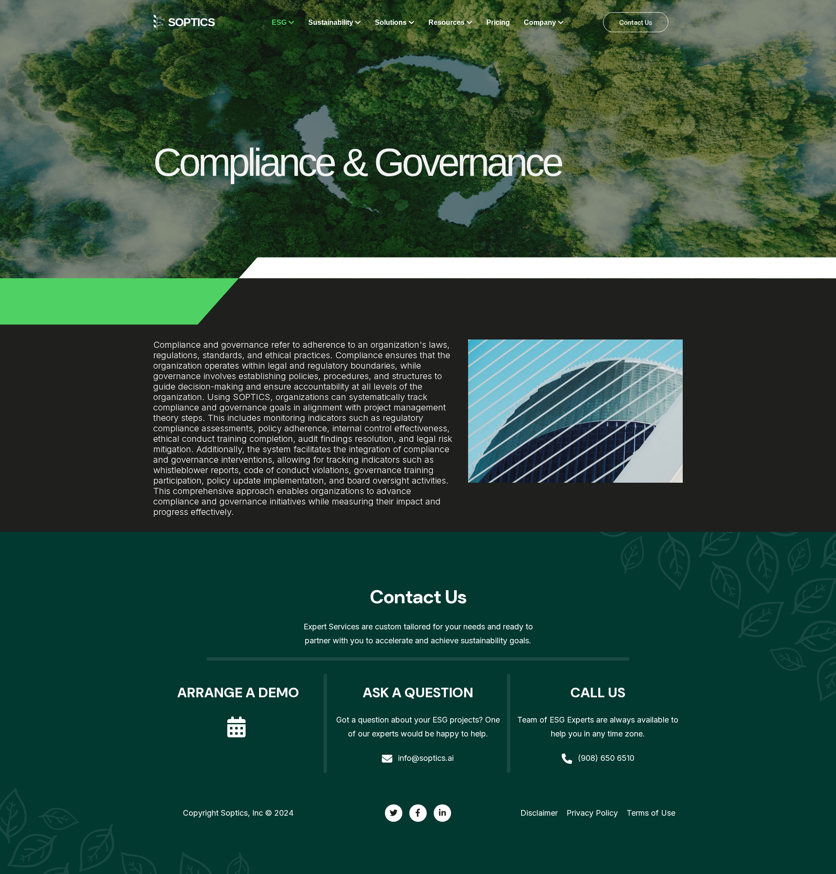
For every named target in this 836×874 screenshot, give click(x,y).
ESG (280, 22)
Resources (447, 22)
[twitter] (393, 813)
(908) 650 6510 (605, 758)
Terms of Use (651, 812)
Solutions (391, 22)
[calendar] (238, 719)
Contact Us (635, 22)
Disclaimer (539, 812)
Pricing (498, 22)
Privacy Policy (592, 812)
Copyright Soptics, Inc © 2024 (238, 812)
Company (541, 22)
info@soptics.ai (425, 758)
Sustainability (331, 22)
